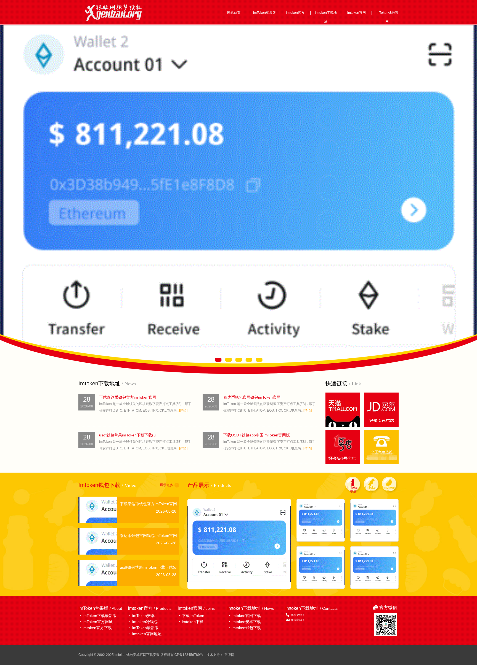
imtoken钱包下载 (246, 628)
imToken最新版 (145, 628)
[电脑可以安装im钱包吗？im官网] (374, 568)
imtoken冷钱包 (145, 621)
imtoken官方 (295, 13)
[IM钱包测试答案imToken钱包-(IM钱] (239, 544)
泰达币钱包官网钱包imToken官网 (251, 397)
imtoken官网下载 (246, 615)
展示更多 (166, 485)
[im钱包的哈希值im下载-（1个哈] (374, 520)
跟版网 (229, 655)
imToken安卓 (143, 615)
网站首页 (233, 13)
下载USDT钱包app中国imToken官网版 (256, 435)
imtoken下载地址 (326, 17)
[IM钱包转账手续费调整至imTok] (320, 568)
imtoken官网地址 (146, 634)
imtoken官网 (356, 13)
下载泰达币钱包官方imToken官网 (127, 397)
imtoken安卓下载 (246, 621)
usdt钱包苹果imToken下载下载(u (127, 435)
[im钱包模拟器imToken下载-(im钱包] (320, 520)
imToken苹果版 (264, 13)
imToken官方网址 (98, 621)
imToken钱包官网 (387, 17)
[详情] (183, 410)
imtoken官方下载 (97, 628)
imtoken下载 (192, 621)
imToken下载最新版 (99, 615)
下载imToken (193, 615)
